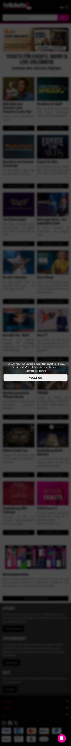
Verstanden (35, 377)
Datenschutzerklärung (36, 370)
